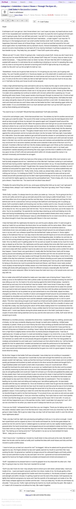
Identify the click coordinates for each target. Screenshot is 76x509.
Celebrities (16, 6)
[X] (51, 15)
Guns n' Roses (29, 6)
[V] (49, 15)
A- (3, 20)
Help (30, 2)
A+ (13, 20)
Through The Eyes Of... (47, 6)
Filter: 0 (61, 2)
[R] (53, 15)
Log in (71, 2)
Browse (14, 2)
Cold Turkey (13, 9)
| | (26, 20)
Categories (5, 6)
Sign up (28, 495)
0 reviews (34, 9)
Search (22, 2)
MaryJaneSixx (25, 9)
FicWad (5, 2)
